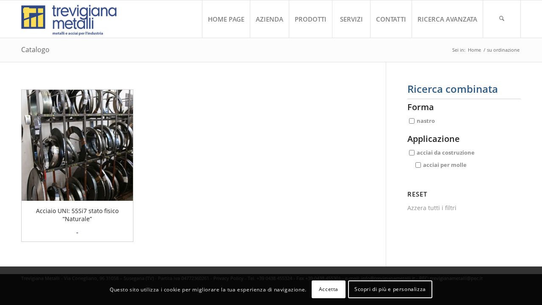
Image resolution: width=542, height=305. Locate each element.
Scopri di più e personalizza (390, 289)
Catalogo (35, 49)
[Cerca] (502, 19)
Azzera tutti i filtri (431, 208)
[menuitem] (226, 19)
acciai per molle (445, 165)
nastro (426, 121)
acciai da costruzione (446, 152)
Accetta (328, 289)
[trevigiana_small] (76, 19)
